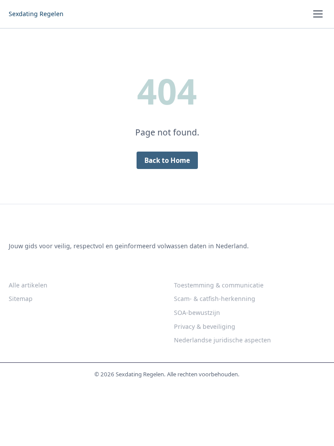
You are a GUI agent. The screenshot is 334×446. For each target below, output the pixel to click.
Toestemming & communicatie (219, 285)
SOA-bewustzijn (197, 312)
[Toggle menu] (318, 14)
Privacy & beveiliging (204, 326)
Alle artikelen (28, 285)
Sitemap (21, 298)
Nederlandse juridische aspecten (222, 340)
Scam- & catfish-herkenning (214, 298)
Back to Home (167, 160)
